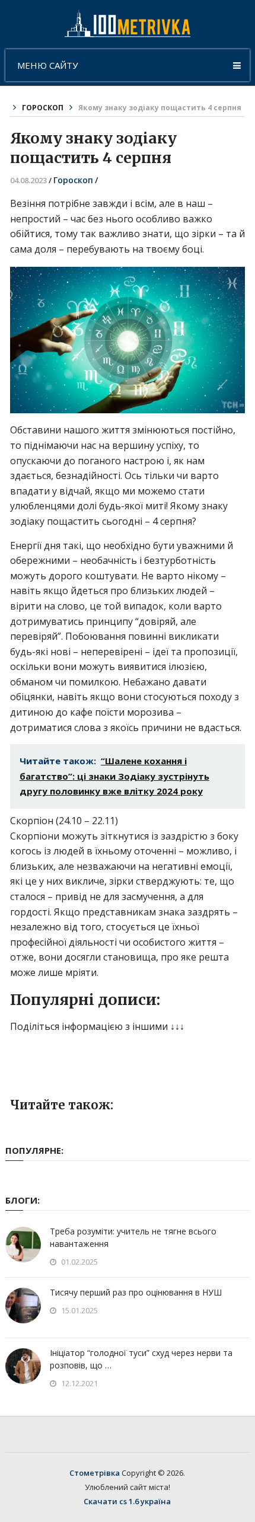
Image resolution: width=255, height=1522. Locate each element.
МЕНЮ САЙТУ (47, 65)
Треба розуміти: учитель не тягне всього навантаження (133, 1237)
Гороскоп (42, 108)
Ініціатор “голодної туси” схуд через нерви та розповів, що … (141, 1359)
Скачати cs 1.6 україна (127, 1501)
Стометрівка (94, 1472)
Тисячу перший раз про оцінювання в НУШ (136, 1292)
